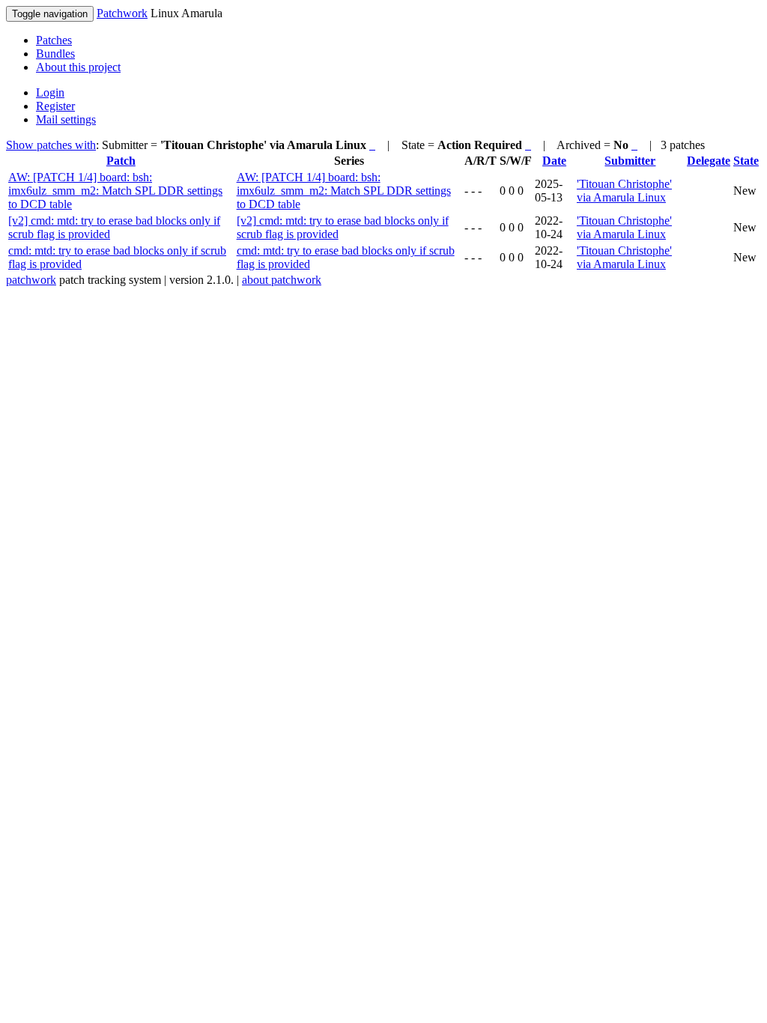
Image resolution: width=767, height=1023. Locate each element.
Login (50, 92)
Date (554, 160)
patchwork (31, 279)
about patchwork (281, 279)
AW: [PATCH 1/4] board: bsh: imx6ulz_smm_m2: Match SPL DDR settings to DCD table (115, 190)
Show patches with (51, 145)
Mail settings (66, 119)
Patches (54, 40)
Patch (121, 160)
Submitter (629, 160)
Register (55, 106)
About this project (78, 67)
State (746, 160)
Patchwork (122, 13)
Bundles (55, 53)
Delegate (708, 160)
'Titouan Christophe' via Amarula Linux (624, 190)
